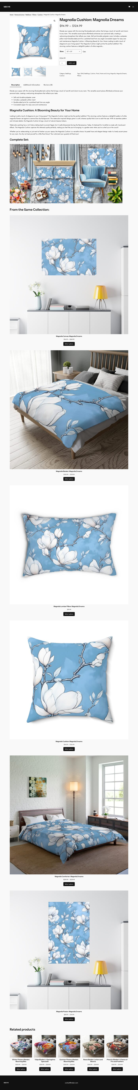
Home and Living (19, 15)
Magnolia (113, 73)
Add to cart (71, 63)
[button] (54, 21)
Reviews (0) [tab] (48, 85)
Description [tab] (15, 85)
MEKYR (7, 7)
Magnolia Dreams (122, 73)
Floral (97, 73)
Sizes (62, 51)
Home (11, 15)
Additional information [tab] (31, 85)
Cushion (40, 15)
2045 (82, 73)
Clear (84, 51)
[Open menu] (133, 7)
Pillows (34, 15)
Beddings (28, 15)
